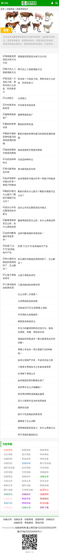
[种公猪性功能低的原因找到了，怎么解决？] (9, 269)
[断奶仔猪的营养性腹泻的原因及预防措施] (9, 143)
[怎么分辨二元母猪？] (9, 294)
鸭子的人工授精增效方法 (30, 69)
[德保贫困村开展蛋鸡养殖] (9, 153)
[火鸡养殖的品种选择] (9, 301)
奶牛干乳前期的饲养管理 (30, 414)
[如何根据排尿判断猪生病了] (9, 380)
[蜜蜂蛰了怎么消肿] (9, 421)
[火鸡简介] (8, 98)
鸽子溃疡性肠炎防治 (28, 434)
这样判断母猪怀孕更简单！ (31, 233)
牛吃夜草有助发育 (26, 105)
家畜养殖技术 (22, 9)
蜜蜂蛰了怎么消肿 (26, 421)
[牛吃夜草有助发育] (9, 108)
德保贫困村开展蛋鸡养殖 (30, 150)
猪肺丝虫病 (23, 407)
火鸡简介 (22, 98)
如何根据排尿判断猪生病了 (31, 380)
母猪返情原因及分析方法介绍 (32, 56)
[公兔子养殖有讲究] (9, 278)
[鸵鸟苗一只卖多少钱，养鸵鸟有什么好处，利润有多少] (9, 92)
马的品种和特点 (25, 159)
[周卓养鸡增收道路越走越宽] (9, 394)
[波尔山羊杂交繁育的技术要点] (9, 214)
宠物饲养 (39, 519)
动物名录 (18, 519)
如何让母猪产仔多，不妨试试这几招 (35, 360)
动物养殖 (10, 9)
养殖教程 (28, 523)
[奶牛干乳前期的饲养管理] (9, 414)
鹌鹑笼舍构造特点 (26, 321)
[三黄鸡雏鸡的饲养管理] (9, 288)
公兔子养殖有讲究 (26, 275)
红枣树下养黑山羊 (26, 373)
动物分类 (7, 519)
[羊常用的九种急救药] (9, 314)
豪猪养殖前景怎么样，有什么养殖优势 (36, 220)
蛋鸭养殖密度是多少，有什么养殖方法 (36, 428)
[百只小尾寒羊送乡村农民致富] (9, 400)
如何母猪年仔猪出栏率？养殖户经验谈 (36, 178)
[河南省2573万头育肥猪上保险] (9, 307)
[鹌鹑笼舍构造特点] (9, 321)
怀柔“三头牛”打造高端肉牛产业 (33, 246)
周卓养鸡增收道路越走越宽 (31, 394)
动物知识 (50, 519)
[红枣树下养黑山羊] (9, 373)
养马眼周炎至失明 (26, 169)
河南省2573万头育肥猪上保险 (32, 308)
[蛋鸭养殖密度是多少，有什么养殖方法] (9, 427)
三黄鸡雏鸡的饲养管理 (29, 285)
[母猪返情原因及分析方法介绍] (9, 63)
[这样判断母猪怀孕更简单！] (9, 240)
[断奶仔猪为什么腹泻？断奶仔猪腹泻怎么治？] (9, 201)
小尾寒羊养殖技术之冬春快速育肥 (34, 367)
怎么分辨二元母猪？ (28, 294)
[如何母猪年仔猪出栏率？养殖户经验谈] (9, 185)
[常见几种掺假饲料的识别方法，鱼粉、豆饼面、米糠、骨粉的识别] (9, 328)
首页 (2, 9)
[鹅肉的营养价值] (9, 127)
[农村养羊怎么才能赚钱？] (9, 387)
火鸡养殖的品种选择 (28, 301)
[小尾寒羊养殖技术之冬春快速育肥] (9, 366)
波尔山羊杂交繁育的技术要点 (32, 207)
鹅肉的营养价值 (25, 124)
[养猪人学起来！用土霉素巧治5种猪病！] (9, 349)
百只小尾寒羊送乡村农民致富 (32, 401)
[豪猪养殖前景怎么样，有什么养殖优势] (9, 227)
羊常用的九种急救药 (28, 314)
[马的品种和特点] (9, 162)
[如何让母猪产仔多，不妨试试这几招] (9, 360)
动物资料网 (20, 528)
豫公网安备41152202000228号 (41, 528)
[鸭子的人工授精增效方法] (9, 72)
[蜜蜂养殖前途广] (9, 118)
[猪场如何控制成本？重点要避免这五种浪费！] (9, 338)
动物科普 (18, 523)
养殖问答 (39, 523)
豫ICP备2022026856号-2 (29, 531)
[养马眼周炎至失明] (9, 172)
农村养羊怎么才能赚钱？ (30, 387)
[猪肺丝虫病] (9, 407)
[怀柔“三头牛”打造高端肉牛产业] (9, 252)
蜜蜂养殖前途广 (25, 115)
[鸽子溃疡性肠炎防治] (9, 434)
